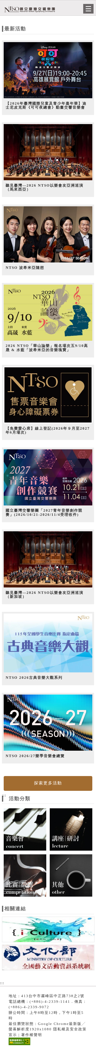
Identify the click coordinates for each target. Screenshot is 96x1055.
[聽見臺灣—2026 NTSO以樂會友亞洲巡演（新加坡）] (48, 559)
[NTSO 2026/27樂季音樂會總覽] (48, 723)
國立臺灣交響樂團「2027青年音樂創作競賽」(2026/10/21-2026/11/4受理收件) (44, 512)
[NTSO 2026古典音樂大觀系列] (48, 643)
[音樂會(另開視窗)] (25, 829)
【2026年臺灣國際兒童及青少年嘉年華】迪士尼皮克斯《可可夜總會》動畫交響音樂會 (46, 105)
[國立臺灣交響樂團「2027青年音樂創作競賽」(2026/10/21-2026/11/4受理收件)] (48, 477)
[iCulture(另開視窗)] (48, 930)
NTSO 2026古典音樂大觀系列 (34, 678)
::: (4, 795)
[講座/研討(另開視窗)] (71, 829)
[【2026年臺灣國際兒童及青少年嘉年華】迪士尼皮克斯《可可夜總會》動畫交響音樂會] (48, 70)
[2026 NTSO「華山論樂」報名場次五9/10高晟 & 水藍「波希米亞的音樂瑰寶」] (48, 313)
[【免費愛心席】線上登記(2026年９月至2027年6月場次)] (48, 395)
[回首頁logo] (28, 9)
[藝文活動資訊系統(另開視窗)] (48, 958)
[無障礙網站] (19, 1045)
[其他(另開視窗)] (71, 875)
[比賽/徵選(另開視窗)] (25, 875)
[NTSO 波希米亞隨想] (48, 234)
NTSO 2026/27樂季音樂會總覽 (35, 756)
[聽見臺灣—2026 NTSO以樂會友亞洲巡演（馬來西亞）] (48, 152)
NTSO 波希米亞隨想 (25, 268)
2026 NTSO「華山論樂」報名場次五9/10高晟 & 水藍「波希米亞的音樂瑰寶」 (47, 348)
